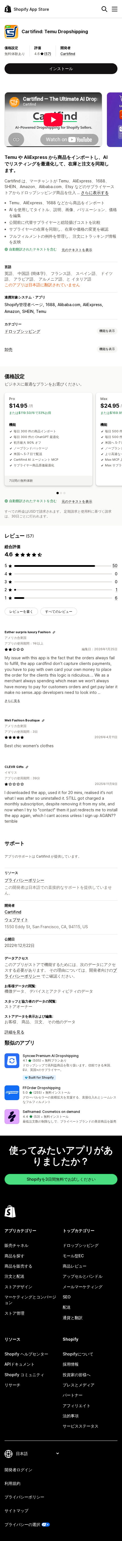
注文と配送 (14, 1276)
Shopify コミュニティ (24, 1374)
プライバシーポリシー (24, 880)
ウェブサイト (16, 919)
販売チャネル (16, 1245)
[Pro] (57, 493)
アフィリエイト (77, 1405)
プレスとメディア (78, 1384)
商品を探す (14, 1255)
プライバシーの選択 (22, 1524)
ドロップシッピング (22, 331)
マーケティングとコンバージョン (30, 1299)
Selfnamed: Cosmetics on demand (51, 1112)
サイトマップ (16, 1510)
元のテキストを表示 (77, 250)
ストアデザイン (18, 1286)
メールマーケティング (82, 1286)
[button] (61, 1067)
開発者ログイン (18, 1469)
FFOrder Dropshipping (41, 1088)
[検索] (104, 9)
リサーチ (12, 1384)
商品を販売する (18, 1266)
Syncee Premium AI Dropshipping (51, 1056)
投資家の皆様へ (77, 1374)
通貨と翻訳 (73, 1317)
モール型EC (73, 1255)
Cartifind (67, 54)
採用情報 (71, 1364)
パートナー (73, 1395)
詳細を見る (14, 1032)
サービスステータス (80, 1426)
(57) (47, 54)
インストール (61, 68)
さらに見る (12, 701)
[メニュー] (114, 9)
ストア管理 (14, 1313)
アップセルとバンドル (82, 1276)
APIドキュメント (20, 1364)
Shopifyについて (78, 1353)
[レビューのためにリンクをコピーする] (54, 632)
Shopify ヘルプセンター (26, 1353)
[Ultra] (64, 493)
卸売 (8, 349)
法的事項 (71, 1415)
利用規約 (12, 1483)
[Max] (61, 493)
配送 (67, 1307)
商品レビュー (75, 1266)
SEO (67, 1296)
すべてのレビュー (58, 611)
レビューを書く (21, 611)
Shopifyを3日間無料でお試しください (61, 1179)
